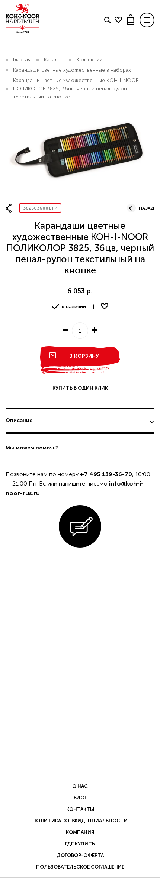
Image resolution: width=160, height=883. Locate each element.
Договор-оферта (80, 855)
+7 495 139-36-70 (106, 474)
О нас (80, 786)
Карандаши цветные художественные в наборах (72, 70)
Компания (80, 832)
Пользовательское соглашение (80, 867)
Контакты (80, 809)
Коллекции (89, 59)
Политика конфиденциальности (80, 821)
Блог (80, 798)
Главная (22, 59)
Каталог (53, 59)
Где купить (80, 844)
